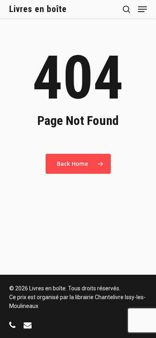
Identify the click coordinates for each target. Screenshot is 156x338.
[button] (142, 9)
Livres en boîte (38, 9)
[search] (126, 9)
